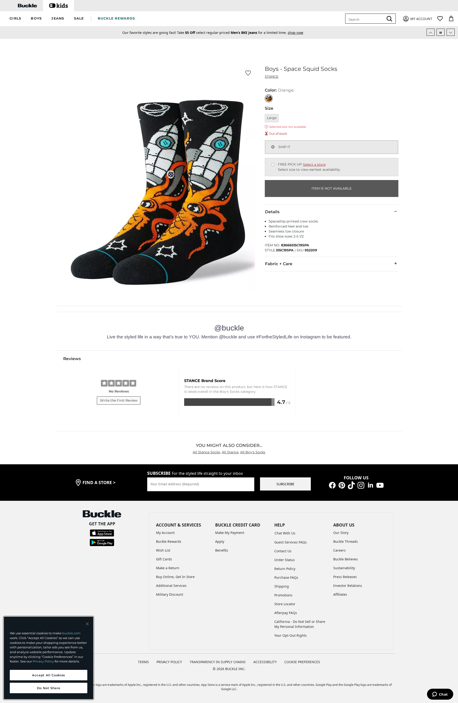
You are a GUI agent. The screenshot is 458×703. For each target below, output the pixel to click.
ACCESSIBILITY (265, 662)
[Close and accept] (87, 624)
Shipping (281, 586)
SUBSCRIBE (285, 484)
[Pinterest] (342, 484)
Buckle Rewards (168, 541)
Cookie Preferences (302, 662)
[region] (48, 658)
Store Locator (284, 604)
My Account (165, 532)
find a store (99, 482)
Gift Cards (164, 559)
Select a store (314, 164)
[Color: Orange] (268, 98)
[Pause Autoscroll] (441, 32)
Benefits (221, 550)
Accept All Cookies (48, 675)
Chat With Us (285, 533)
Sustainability (344, 568)
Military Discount (169, 594)
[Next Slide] (451, 32)
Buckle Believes (345, 559)
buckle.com (71, 633)
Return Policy (284, 568)
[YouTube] (380, 484)
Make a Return (167, 568)
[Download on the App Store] (102, 532)
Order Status (284, 560)
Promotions (283, 595)
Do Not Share (48, 688)
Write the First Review (118, 400)
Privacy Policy (43, 661)
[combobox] (367, 18)
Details (272, 211)
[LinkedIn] (370, 484)
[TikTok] (351, 484)
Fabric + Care (278, 263)
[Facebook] (332, 484)
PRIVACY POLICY (169, 662)
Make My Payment (229, 532)
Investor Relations (347, 585)
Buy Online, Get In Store (175, 576)
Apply (219, 541)
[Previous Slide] (431, 32)
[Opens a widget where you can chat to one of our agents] (440, 695)
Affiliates (340, 594)
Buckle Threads (345, 541)
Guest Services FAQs (290, 542)
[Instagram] (361, 484)
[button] (15, 19)
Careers (339, 550)
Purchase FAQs (286, 577)
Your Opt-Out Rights (290, 635)
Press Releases (345, 576)
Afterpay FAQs (285, 612)
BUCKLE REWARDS (116, 18)
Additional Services (171, 585)
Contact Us (282, 551)
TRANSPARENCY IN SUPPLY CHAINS (218, 662)
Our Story (341, 532)
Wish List (163, 550)
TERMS (143, 662)
